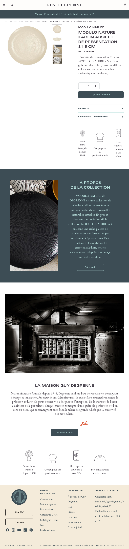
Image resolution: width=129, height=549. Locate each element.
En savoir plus (64, 432)
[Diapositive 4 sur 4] (57, 59)
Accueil (9, 21)
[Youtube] (19, 530)
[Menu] (4, 5)
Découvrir (90, 267)
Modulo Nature (32, 21)
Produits (18, 21)
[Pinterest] (31, 530)
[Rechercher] (12, 5)
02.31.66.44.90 (103, 506)
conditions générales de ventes (56, 545)
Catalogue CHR (48, 515)
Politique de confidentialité (110, 545)
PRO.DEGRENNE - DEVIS (22, 545)
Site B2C (19, 512)
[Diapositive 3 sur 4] (57, 49)
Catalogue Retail (49, 520)
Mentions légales (84, 545)
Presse (71, 512)
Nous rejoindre (76, 527)
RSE (70, 507)
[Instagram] (13, 530)
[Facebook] (7, 530)
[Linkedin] (25, 530)
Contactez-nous (104, 497)
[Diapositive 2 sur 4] (57, 39)
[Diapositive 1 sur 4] (57, 29)
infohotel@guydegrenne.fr (109, 502)
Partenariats (46, 510)
